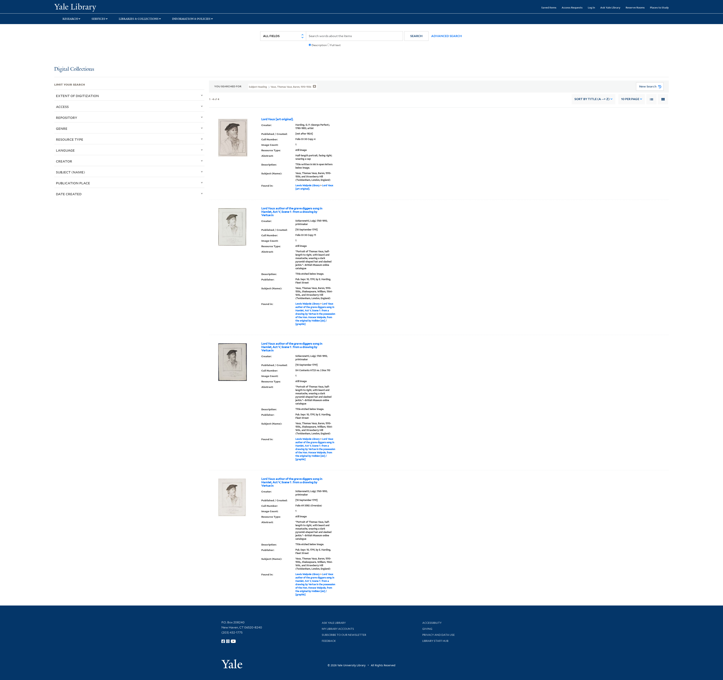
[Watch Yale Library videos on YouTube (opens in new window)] (233, 641)
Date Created (69, 194)
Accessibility (432, 622)
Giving (427, 628)
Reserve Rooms (635, 7)
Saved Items (548, 7)
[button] (416, 36)
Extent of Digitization (77, 95)
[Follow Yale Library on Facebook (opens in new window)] (223, 641)
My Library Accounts (338, 628)
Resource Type (69, 139)
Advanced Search (446, 36)
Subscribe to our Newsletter (344, 634)
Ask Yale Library (610, 7)
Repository (66, 117)
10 (630, 99)
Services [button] (98, 19)
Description (319, 45)
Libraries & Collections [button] (139, 19)
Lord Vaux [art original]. (277, 119)
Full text (335, 45)
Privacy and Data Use (438, 634)
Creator (64, 161)
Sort (592, 99)
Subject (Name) (70, 172)
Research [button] (70, 19)
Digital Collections (74, 69)
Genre (61, 128)
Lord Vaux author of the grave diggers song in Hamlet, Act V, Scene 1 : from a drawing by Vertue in (291, 212)
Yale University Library (100, 7)
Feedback (329, 640)
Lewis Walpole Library (307, 185)
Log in (591, 7)
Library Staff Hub (435, 640)
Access (62, 106)
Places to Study (659, 7)
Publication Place (73, 183)
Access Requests (572, 7)
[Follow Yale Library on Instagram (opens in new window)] (228, 641)
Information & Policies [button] (191, 19)
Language (65, 150)
